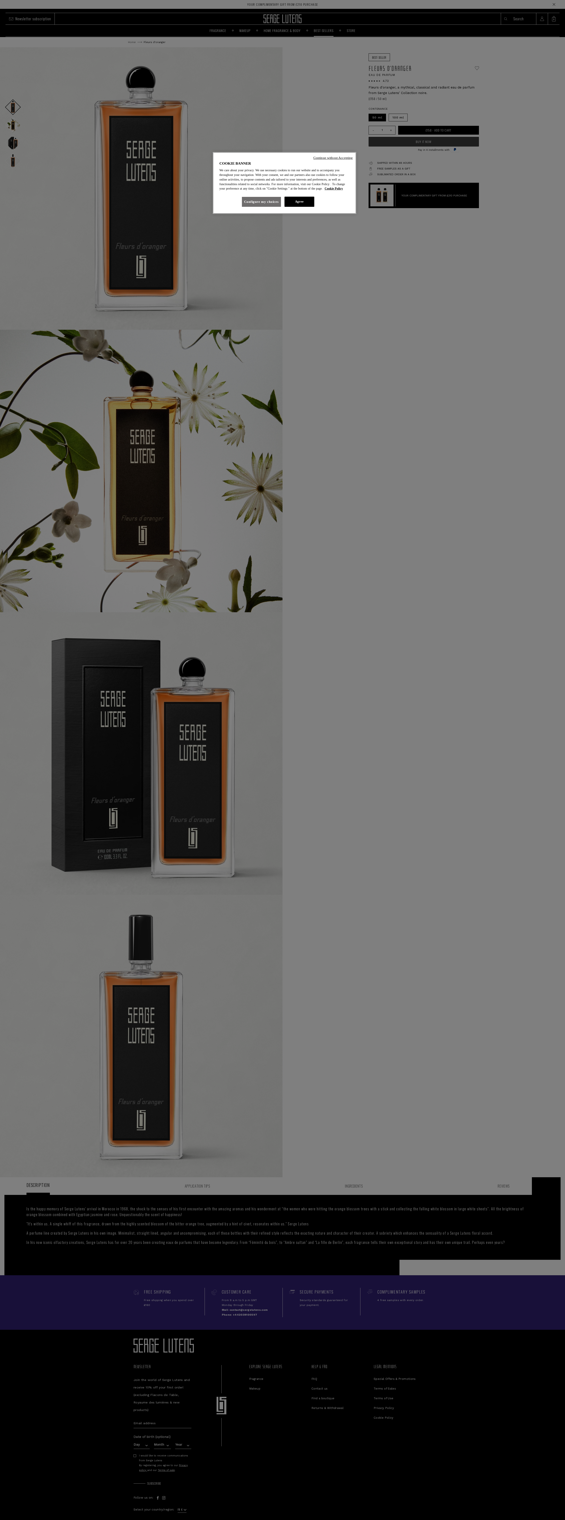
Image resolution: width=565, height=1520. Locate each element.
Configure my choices (261, 201)
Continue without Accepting (333, 158)
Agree (299, 201)
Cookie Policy (334, 188)
